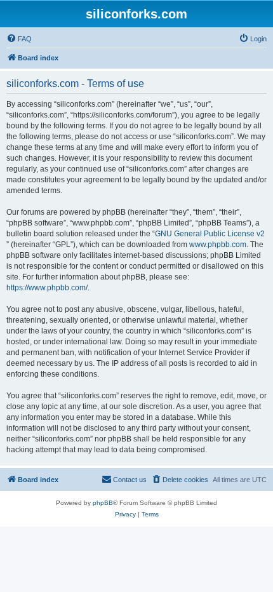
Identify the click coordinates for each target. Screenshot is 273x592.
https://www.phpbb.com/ (47, 287)
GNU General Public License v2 (210, 233)
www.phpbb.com (217, 244)
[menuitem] (19, 38)
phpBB (103, 502)
